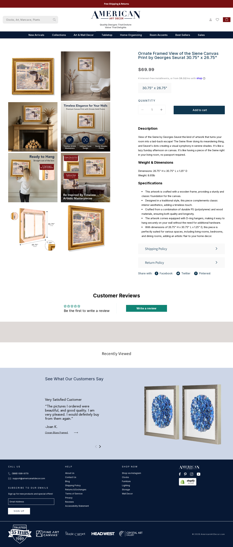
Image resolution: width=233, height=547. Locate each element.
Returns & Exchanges (75, 489)
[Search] (54, 19)
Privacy (68, 497)
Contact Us (70, 477)
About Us (69, 473)
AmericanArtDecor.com (213, 534)
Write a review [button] (146, 308)
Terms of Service (74, 493)
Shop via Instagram (131, 473)
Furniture (126, 481)
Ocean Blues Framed (56, 433)
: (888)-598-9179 (19, 473)
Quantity (147, 100)
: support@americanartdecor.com (28, 478)
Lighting (126, 485)
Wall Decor (127, 493)
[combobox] (30, 20)
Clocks (125, 477)
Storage (126, 489)
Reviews (69, 502)
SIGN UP (19, 511)
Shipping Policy (73, 485)
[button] (181, 249)
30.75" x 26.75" (154, 88)
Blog (67, 481)
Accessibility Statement (77, 506)
